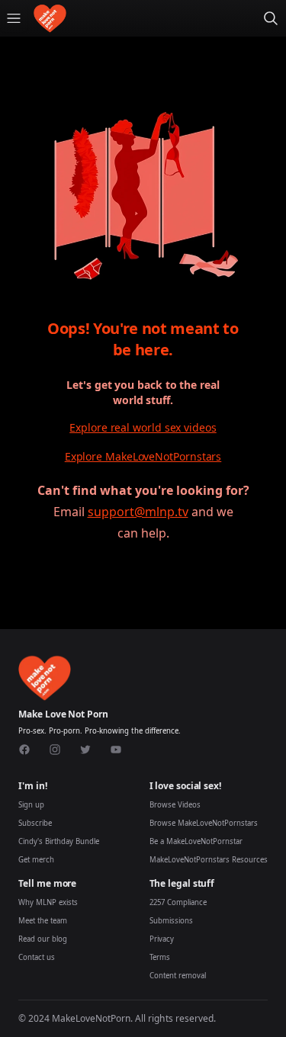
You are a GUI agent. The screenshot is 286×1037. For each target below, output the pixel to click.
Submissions (171, 921)
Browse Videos (175, 805)
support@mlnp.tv (138, 511)
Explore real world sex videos (142, 427)
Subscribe (35, 823)
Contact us (36, 957)
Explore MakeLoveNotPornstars (143, 456)
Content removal (177, 976)
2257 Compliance (178, 902)
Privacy (161, 939)
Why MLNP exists (48, 902)
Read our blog (42, 939)
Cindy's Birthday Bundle (58, 841)
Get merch (36, 860)
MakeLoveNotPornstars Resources (208, 860)
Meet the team (42, 921)
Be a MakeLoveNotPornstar (196, 841)
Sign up (31, 805)
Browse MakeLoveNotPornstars (203, 823)
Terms (159, 957)
